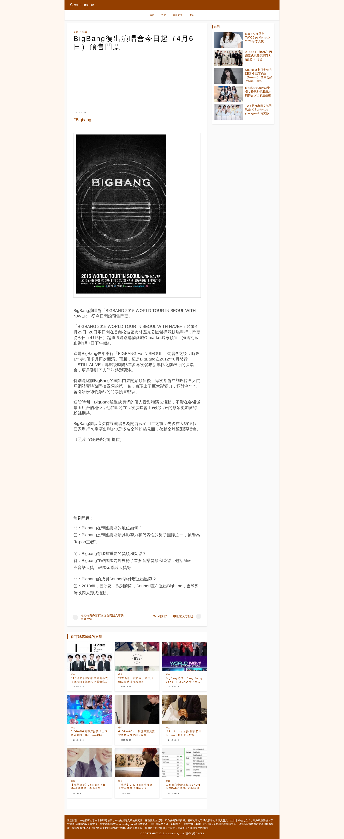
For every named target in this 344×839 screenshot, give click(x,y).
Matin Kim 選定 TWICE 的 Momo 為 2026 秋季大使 (257, 37)
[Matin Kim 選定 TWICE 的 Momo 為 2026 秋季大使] (228, 40)
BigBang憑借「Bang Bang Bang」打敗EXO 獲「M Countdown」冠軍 (184, 680)
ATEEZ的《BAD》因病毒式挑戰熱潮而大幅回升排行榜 (258, 55)
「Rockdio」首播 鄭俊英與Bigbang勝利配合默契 (184, 733)
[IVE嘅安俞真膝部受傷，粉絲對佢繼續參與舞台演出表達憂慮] (228, 94)
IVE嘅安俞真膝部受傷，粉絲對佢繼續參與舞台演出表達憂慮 (258, 91)
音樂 (163, 15)
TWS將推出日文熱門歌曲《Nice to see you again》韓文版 (258, 109)
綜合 (152, 15)
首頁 (75, 31)
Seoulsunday (82, 5)
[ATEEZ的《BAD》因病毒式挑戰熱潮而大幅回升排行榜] (228, 58)
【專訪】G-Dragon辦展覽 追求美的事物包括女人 (136, 786)
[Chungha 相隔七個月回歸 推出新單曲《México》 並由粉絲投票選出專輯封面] (228, 76)
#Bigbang (82, 119)
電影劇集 (178, 15)
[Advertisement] (137, 78)
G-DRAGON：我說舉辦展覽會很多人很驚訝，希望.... (136, 733)
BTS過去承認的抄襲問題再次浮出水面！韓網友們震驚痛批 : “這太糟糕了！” (89, 680)
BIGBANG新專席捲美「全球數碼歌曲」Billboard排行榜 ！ (89, 733)
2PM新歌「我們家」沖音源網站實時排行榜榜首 (135, 680)
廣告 (192, 15)
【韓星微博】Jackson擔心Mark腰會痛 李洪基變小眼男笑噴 (89, 786)
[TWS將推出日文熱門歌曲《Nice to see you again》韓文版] (228, 112)
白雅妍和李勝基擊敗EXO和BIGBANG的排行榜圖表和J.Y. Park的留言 (183, 786)
